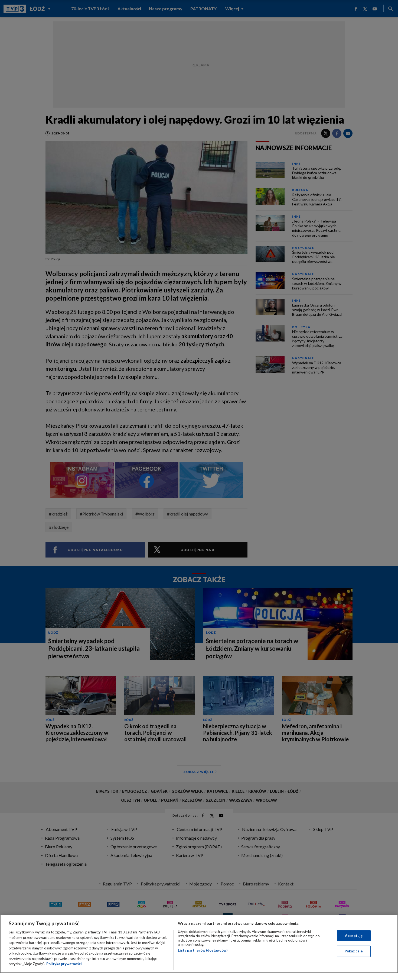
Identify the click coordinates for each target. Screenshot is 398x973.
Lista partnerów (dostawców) (202, 950)
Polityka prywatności (64, 964)
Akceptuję (354, 935)
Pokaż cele (354, 951)
